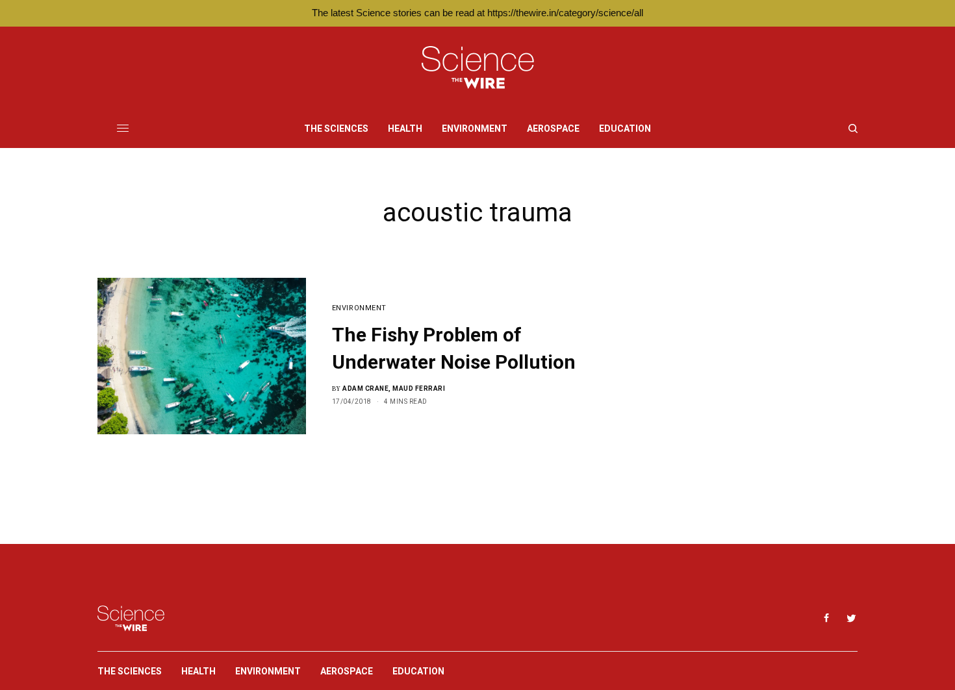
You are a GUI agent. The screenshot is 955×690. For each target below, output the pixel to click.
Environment (359, 308)
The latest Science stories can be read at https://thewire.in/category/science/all (477, 12)
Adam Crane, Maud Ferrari (393, 388)
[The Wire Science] (478, 68)
